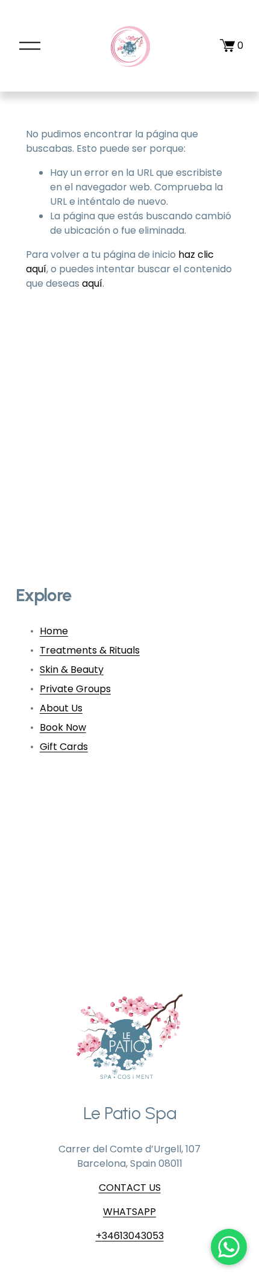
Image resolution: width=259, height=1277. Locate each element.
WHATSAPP (129, 1212)
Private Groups (75, 689)
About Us (61, 708)
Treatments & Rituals (90, 650)
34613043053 (133, 1236)
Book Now (63, 727)
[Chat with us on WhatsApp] (229, 1247)
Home (54, 631)
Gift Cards (64, 747)
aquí (92, 283)
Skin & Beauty (72, 669)
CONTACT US (130, 1187)
